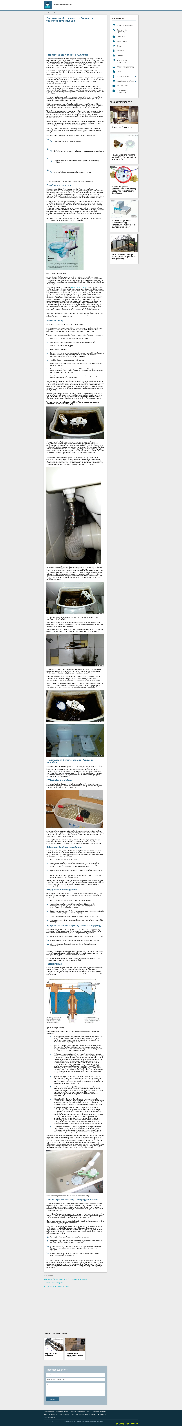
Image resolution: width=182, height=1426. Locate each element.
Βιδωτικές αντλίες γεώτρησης (51, 1354)
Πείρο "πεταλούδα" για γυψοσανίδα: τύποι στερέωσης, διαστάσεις (65, 1279)
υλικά (119, 72)
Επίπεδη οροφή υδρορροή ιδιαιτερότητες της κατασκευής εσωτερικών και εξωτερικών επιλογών (123, 223)
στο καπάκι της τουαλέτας (78, 287)
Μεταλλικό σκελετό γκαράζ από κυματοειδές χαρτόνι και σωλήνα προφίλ (124, 256)
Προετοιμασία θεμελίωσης (122, 31)
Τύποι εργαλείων (123, 76)
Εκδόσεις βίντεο (123, 86)
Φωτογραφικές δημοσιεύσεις (122, 91)
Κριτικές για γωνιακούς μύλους (54, 1283)
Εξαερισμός (121, 46)
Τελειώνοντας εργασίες (125, 67)
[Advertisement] (75, 38)
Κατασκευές (121, 55)
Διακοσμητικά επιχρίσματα (122, 61)
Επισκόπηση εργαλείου (125, 81)
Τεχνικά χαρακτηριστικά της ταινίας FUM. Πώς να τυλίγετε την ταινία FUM (124, 157)
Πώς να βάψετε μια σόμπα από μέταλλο (57, 1286)
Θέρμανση (120, 51)
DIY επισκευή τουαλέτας (122, 127)
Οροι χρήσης (119, 1424)
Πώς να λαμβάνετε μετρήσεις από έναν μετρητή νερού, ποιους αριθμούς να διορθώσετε (124, 189)
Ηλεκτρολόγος (122, 41)
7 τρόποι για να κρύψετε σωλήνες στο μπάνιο (75, 1355)
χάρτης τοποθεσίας (132, 1424)
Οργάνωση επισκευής (125, 25)
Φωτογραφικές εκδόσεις (50, 1417)
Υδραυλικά (121, 36)
